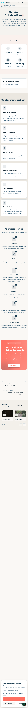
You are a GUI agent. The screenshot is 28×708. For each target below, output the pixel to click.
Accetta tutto (14, 699)
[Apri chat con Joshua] (24, 704)
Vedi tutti (19, 405)
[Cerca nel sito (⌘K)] (19, 2)
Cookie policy (12, 693)
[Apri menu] (25, 2)
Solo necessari (8, 703)
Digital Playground (9, 5)
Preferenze (21, 703)
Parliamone (13, 365)
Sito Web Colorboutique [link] (6, 6)
